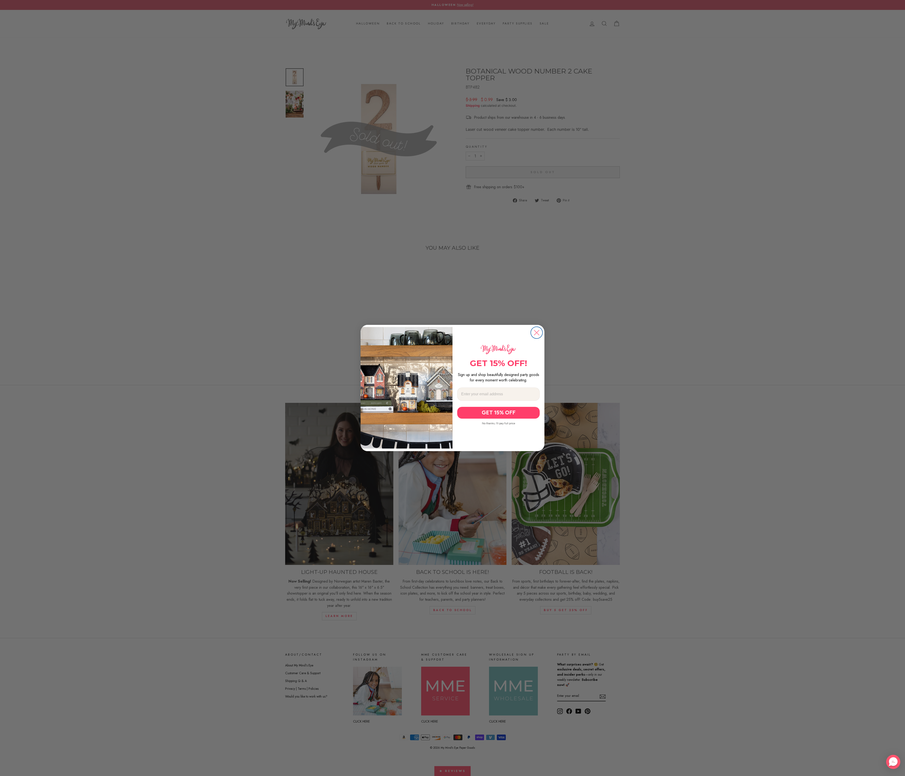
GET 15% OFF (498, 412)
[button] (893, 762)
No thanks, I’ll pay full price (498, 423)
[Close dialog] (537, 333)
